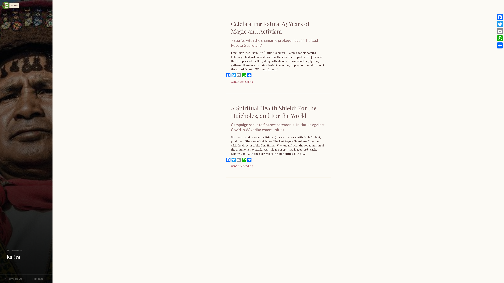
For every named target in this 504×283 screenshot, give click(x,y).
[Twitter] (499, 24)
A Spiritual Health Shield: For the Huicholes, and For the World (274, 111)
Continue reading (242, 81)
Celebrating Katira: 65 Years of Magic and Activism (270, 27)
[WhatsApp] (499, 38)
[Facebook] (499, 17)
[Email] (499, 31)
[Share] (499, 45)
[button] (13, 5)
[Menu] (5, 5)
